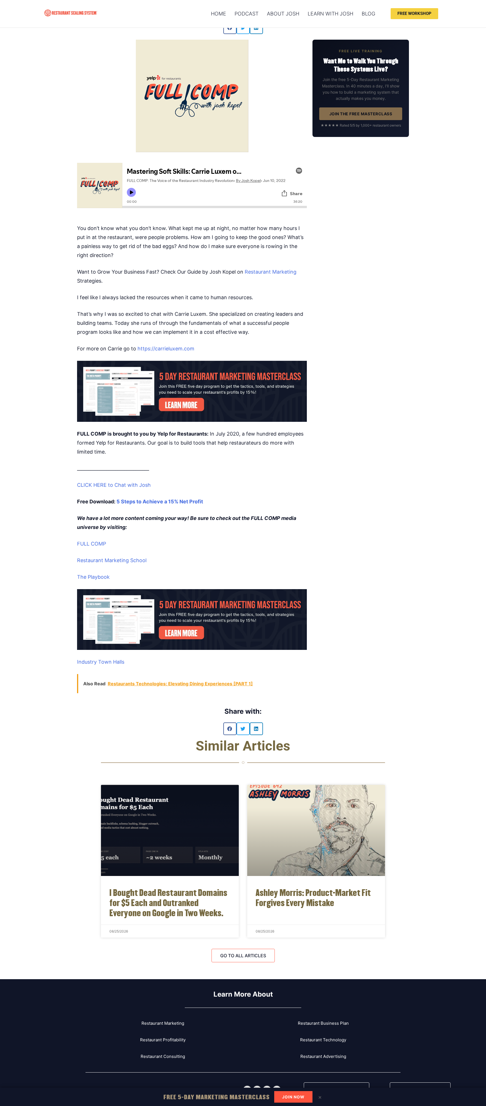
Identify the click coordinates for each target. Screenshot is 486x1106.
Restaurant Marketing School (112, 560)
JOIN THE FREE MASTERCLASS (360, 113)
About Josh (283, 14)
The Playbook (93, 577)
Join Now (293, 1096)
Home (218, 14)
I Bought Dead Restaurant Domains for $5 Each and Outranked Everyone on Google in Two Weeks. (168, 902)
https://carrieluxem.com (166, 349)
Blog (368, 14)
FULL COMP (91, 544)
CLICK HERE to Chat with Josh (114, 485)
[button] (230, 728)
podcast (246, 14)
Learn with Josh (330, 14)
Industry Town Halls (100, 662)
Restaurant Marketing (270, 272)
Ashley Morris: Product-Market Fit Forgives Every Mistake (313, 897)
